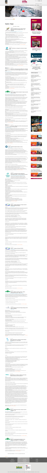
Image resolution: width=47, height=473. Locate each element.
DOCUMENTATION (26, 5)
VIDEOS (35, 5)
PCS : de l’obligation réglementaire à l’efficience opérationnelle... (36, 104)
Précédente (12, 453)
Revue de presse (25, 460)
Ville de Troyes (12, 309)
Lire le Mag (6, 3)
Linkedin (37, 461)
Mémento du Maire (12, 460)
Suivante (20, 453)
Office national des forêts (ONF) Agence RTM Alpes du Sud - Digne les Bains (14, 293)
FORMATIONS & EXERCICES (12, 5)
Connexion (38, 3)
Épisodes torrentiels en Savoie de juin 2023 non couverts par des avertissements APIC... (36, 80)
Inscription (40, 3)
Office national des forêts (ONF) (9, 93)
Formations (24, 461)
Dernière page (23, 453)
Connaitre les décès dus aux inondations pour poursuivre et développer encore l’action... (35, 108)
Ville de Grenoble (10, 147)
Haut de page (6, 456)
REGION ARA (22, 5)
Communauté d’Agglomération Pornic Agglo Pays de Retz (18, 175)
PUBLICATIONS (32, 5)
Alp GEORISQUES (13, 206)
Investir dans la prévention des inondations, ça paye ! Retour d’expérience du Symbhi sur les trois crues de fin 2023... (35, 76)
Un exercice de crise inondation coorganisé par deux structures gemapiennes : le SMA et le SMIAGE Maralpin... (35, 89)
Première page (9, 453)
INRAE (6, 376)
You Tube (37, 460)
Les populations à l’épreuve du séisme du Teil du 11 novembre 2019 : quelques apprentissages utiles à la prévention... (36, 93)
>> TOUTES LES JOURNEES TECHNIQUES (37, 178)
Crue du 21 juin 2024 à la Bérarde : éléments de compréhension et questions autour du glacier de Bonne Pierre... (36, 84)
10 (18, 453)
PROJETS (38, 5)
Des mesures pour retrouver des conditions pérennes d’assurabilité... (36, 97)
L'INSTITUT (6, 5)
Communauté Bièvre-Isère (8, 71)
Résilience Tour (12, 461)
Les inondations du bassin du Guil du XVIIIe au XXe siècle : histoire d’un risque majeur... (36, 101)
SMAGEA (11, 341)
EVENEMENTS (18, 5)
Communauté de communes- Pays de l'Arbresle (16, 31)
